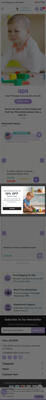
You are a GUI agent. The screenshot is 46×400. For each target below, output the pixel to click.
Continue (12, 208)
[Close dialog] (43, 188)
